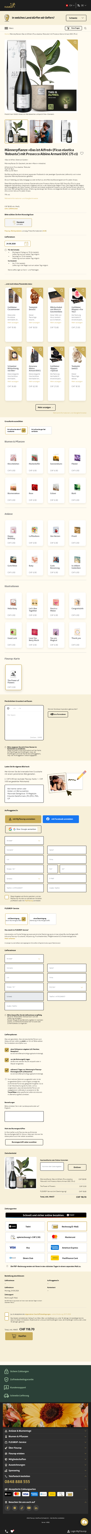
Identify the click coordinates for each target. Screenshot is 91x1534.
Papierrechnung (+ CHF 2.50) (28, 1237)
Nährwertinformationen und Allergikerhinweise (21, 198)
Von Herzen (55, 536)
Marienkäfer (34, 464)
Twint (28, 1226)
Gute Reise (12, 566)
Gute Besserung (55, 567)
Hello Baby (12, 608)
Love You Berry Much (34, 639)
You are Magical (53, 639)
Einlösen (77, 1167)
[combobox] (24, 840)
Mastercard (70, 1237)
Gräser (53, 493)
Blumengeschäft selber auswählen (24, 1142)
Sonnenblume (56, 464)
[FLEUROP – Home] (10, 5)
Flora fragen (75, 28)
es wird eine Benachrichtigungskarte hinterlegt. (27, 1051)
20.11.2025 (61, 1314)
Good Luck (12, 638)
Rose (31, 493)
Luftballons (34, 536)
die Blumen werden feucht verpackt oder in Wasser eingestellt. (26, 1061)
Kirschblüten (13, 464)
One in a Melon (53, 609)
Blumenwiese (14, 493)
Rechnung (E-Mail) (70, 1226)
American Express (70, 1248)
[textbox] (24, 840)
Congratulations (79, 608)
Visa (28, 1248)
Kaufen (22, 1336)
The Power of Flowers (13, 681)
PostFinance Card (70, 1258)
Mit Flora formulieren (58, 714)
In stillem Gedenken (76, 567)
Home (7, 34)
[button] (8, 708)
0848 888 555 (17, 1481)
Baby (31, 566)
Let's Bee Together (33, 609)
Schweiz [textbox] (9, 879)
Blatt (74, 493)
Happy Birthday (11, 537)
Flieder (75, 464)
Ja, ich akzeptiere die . (41, 1314)
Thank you (76, 638)
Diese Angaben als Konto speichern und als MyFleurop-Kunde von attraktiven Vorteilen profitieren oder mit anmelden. (26, 898)
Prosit (74, 536)
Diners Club (28, 1258)
